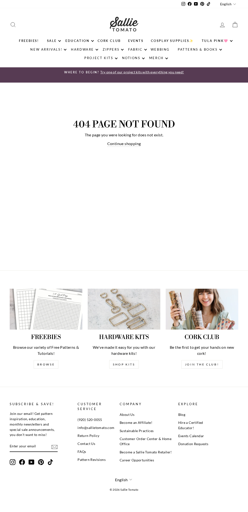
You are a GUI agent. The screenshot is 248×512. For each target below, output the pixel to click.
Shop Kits (124, 364)
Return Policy (88, 436)
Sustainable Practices (137, 431)
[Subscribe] (54, 446)
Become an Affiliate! (136, 423)
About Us (127, 415)
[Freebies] (46, 309)
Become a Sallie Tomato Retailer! (146, 452)
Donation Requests (193, 444)
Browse (46, 364)
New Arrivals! (46, 49)
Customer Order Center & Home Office (145, 441)
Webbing (160, 49)
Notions (131, 58)
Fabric (135, 49)
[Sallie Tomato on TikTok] (50, 462)
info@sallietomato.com (96, 428)
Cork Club (109, 41)
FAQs (82, 452)
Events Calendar (191, 436)
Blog (182, 415)
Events (136, 41)
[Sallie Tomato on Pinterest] (41, 462)
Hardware (82, 49)
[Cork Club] (202, 309)
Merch (156, 58)
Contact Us (86, 444)
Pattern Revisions (92, 460)
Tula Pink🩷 (215, 41)
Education (77, 41)
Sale (52, 41)
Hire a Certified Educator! (190, 425)
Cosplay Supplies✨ (172, 41)
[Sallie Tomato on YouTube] (31, 462)
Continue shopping (124, 143)
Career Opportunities (137, 460)
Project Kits (98, 58)
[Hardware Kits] (124, 309)
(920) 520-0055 (90, 420)
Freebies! (29, 41)
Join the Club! (202, 364)
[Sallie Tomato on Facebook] (22, 462)
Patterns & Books (198, 49)
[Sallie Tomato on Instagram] (13, 462)
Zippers (111, 49)
